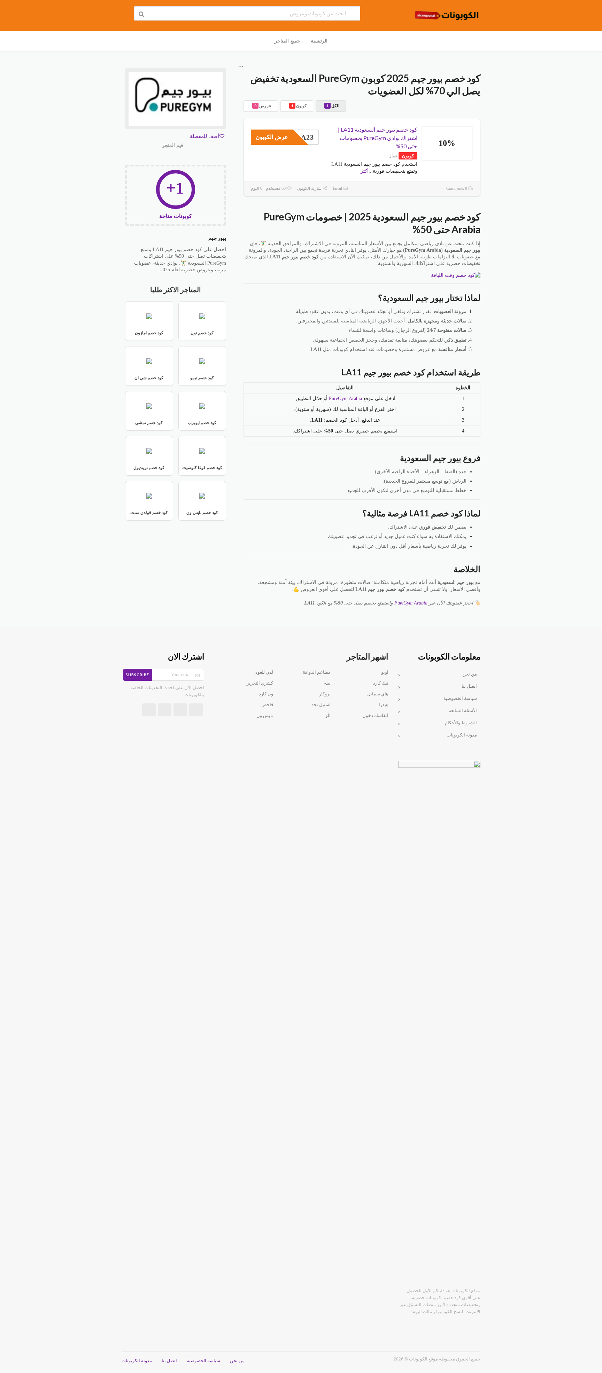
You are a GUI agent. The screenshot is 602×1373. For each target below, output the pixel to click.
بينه (327, 683)
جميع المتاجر (287, 41)
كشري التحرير (260, 683)
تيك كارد (380, 683)
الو (328, 715)
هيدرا (383, 704)
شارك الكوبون (310, 188)
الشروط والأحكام (461, 722)
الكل (332, 105)
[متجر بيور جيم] (175, 100)
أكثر (365, 171)
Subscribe (137, 674)
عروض (262, 105)
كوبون (299, 105)
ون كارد (266, 694)
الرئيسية (319, 41)
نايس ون (264, 715)
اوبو (384, 672)
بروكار (325, 694)
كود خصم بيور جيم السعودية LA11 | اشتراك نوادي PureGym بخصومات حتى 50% (377, 137)
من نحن (469, 674)
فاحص (267, 704)
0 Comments (457, 188)
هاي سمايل (377, 694)
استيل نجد (321, 704)
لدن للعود (264, 672)
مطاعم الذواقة (317, 672)
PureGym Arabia (345, 398)
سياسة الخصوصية (460, 698)
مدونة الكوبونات (462, 735)
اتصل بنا (469, 686)
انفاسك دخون (375, 715)
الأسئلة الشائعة (463, 710)
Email (338, 188)
